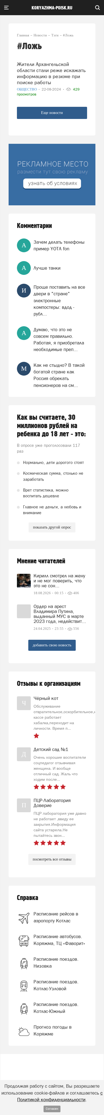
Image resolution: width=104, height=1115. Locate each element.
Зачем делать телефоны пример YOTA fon (59, 245)
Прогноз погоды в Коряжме (53, 1030)
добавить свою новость (52, 645)
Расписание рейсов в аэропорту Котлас (56, 917)
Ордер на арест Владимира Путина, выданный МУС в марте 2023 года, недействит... (60, 614)
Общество (27, 89)
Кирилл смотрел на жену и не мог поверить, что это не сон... (59, 580)
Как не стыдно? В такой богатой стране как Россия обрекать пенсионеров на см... (59, 375)
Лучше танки (47, 268)
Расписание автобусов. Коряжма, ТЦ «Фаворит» (59, 940)
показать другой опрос (52, 527)
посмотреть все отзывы (52, 859)
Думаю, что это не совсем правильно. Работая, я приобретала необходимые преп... (59, 339)
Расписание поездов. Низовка (56, 962)
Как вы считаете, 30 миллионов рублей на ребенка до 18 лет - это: (51, 425)
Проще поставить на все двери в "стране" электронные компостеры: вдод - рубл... (59, 300)
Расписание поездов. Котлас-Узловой (56, 985)
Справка (27, 898)
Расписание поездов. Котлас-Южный (56, 1008)
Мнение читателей (41, 561)
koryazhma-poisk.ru (52, 8)
